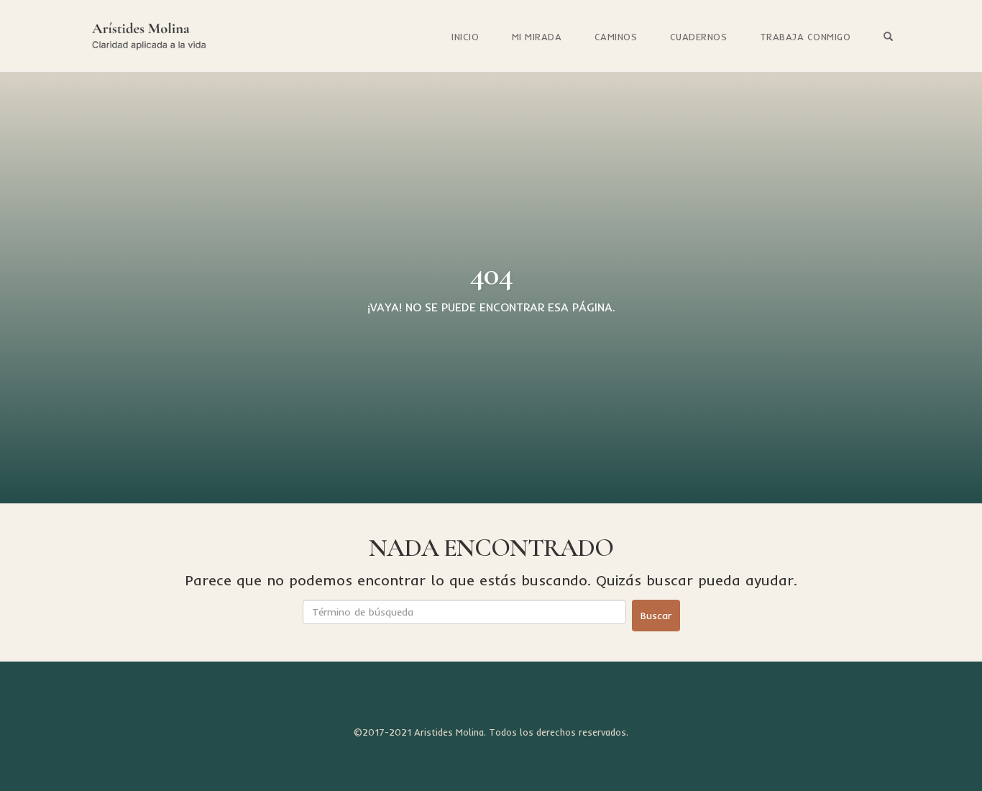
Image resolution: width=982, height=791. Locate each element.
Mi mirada (537, 36)
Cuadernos (699, 36)
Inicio (465, 36)
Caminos (616, 36)
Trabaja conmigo (805, 36)
